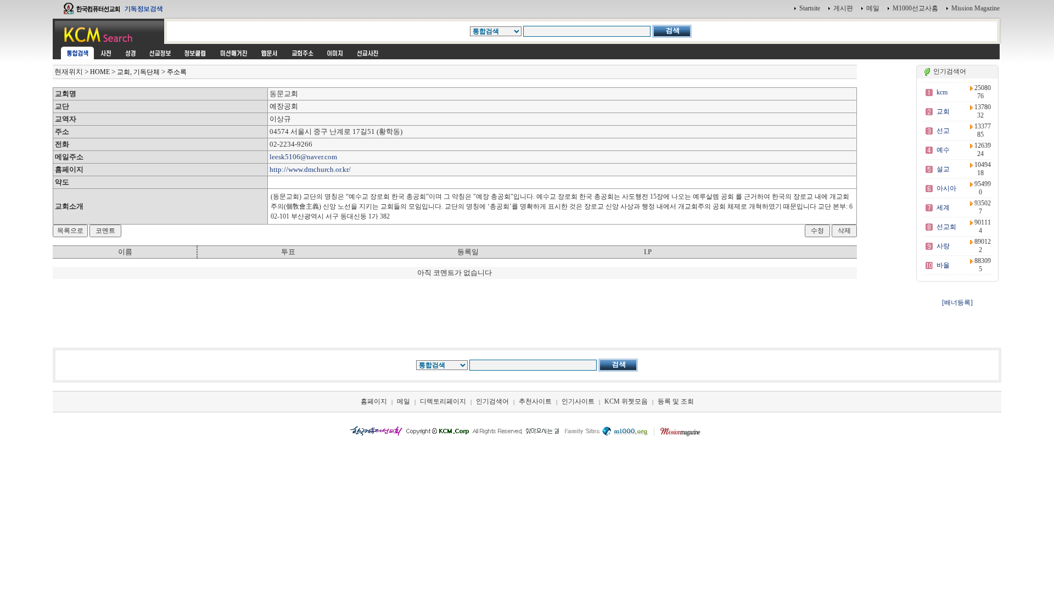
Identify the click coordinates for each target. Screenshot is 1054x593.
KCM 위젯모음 (626, 401)
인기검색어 (492, 401)
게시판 (843, 8)
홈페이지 (374, 401)
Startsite (809, 8)
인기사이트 (578, 401)
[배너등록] (957, 302)
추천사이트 (535, 401)
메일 (872, 8)
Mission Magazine (975, 8)
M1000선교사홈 (915, 8)
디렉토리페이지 (443, 401)
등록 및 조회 (676, 401)
